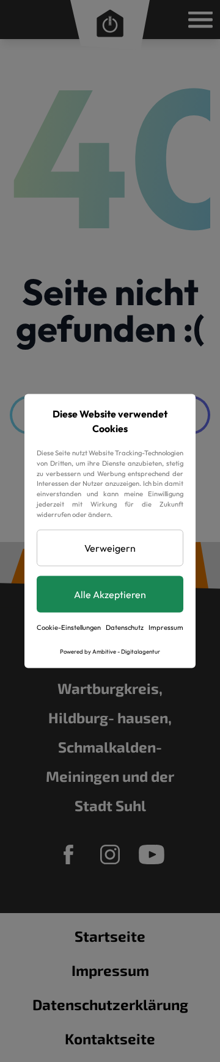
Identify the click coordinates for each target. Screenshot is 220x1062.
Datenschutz (125, 627)
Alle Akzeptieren (110, 594)
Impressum (165, 627)
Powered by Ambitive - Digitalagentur (110, 651)
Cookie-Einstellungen (69, 627)
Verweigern (110, 547)
